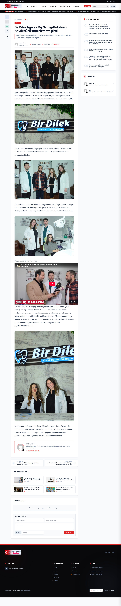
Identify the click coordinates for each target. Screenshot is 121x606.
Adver (56, 568)
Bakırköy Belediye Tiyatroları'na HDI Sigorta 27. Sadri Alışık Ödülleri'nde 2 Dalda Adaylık (41, 11)
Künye (16, 1)
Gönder (68, 532)
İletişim (21, 1)
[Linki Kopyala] (7, 31)
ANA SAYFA (19, 19)
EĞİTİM (56, 574)
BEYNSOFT (112, 590)
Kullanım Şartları (97, 571)
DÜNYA (56, 571)
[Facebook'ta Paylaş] (7, 17)
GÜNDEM (26, 19)
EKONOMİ (56, 577)
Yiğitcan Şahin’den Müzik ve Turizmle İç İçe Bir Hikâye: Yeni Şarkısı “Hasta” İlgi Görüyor (90, 11)
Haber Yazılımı (97, 590)
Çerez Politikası (96, 574)
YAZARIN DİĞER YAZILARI (32, 450)
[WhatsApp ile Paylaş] (7, 26)
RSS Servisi (76, 574)
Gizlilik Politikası (97, 568)
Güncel (56, 580)
